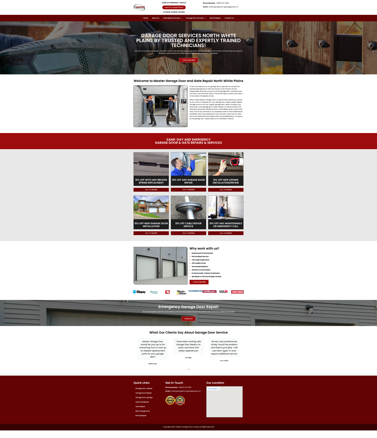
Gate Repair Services (171, 18)
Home (145, 18)
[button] (186, 369)
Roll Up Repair (215, 18)
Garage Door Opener (143, 388)
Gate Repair (140, 406)
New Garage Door (142, 411)
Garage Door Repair (143, 393)
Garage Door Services (195, 18)
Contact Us (229, 18)
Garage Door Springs (144, 397)
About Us (155, 18)
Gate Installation (142, 402)
